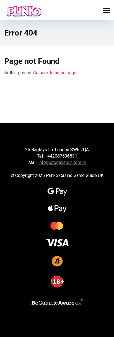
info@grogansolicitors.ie (62, 162)
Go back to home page (54, 72)
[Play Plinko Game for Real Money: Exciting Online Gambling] (24, 10)
